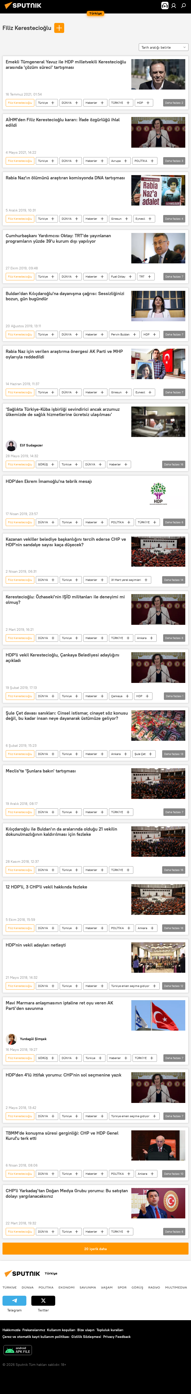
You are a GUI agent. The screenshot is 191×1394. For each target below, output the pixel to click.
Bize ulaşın (86, 1330)
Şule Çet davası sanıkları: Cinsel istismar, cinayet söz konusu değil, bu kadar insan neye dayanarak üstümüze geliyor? (67, 715)
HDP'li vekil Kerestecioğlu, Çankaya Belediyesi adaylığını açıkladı (62, 657)
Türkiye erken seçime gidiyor (130, 986)
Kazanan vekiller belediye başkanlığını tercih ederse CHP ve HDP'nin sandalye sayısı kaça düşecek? (66, 541)
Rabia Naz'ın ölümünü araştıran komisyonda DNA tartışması (65, 178)
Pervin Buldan (120, 334)
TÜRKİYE (117, 103)
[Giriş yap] (174, 5)
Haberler (91, 103)
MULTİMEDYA (176, 1287)
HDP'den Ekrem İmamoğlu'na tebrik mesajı (49, 481)
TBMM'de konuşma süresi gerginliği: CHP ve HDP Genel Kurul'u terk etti (62, 1135)
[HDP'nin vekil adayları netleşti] (158, 957)
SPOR (122, 1287)
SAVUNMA (88, 1287)
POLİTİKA (141, 161)
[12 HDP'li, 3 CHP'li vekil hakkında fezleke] (158, 899)
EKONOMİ (66, 1287)
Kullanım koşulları (61, 1330)
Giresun (116, 218)
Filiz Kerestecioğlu (26, 27)
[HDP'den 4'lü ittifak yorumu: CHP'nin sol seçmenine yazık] (158, 1087)
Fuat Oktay (118, 276)
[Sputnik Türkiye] (24, 9)
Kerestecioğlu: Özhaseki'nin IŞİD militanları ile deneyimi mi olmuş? (65, 599)
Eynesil (140, 218)
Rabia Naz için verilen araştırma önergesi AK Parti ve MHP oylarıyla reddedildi (64, 354)
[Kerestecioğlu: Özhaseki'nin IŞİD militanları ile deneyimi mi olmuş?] (158, 609)
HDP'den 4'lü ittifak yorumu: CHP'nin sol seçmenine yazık (63, 1075)
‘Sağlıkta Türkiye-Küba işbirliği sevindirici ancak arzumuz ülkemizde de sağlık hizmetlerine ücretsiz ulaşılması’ (63, 412)
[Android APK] (18, 1350)
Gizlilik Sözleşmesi (86, 1336)
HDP (140, 103)
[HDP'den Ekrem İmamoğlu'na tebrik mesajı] (158, 494)
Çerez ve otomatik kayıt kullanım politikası (35, 1336)
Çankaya (116, 696)
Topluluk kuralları (109, 1330)
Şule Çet (140, 754)
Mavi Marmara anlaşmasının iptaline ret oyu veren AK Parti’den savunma (59, 1005)
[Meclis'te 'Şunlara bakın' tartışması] (158, 783)
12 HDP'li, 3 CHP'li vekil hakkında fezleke (46, 887)
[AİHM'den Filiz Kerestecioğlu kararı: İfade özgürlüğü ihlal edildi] (158, 132)
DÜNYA (67, 103)
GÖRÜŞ (43, 464)
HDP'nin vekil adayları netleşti (36, 945)
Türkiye (43, 103)
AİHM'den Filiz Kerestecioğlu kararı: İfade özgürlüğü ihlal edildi (63, 122)
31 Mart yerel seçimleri (126, 580)
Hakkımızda (11, 1330)
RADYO (154, 1287)
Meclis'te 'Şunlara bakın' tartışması (41, 771)
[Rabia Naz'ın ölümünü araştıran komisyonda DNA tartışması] (158, 190)
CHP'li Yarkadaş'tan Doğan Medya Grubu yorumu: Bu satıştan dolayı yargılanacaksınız (67, 1193)
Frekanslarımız (33, 1330)
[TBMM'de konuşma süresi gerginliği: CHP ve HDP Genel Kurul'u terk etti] (158, 1145)
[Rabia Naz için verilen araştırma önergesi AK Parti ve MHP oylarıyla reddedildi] (158, 364)
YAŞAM (107, 1287)
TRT (141, 276)
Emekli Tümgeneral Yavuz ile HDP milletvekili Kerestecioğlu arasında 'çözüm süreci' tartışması (66, 64)
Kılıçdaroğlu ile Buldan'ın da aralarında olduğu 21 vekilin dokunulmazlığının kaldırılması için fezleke (61, 831)
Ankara (141, 638)
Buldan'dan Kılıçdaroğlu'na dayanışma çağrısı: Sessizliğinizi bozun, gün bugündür (65, 296)
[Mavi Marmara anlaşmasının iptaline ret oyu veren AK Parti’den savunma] (158, 1015)
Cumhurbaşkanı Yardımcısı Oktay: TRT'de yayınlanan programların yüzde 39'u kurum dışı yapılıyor (58, 238)
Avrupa (116, 161)
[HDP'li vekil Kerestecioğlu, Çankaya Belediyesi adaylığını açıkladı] (158, 667)
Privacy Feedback (117, 1336)
